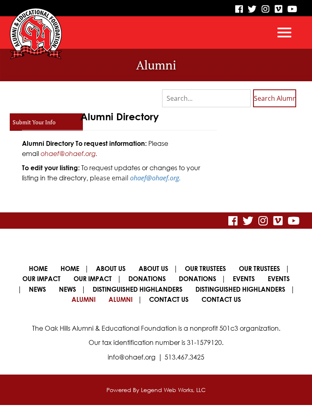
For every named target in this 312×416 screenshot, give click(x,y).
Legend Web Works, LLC (173, 389)
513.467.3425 (184, 357)
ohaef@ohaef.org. (69, 154)
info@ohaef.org (132, 357)
